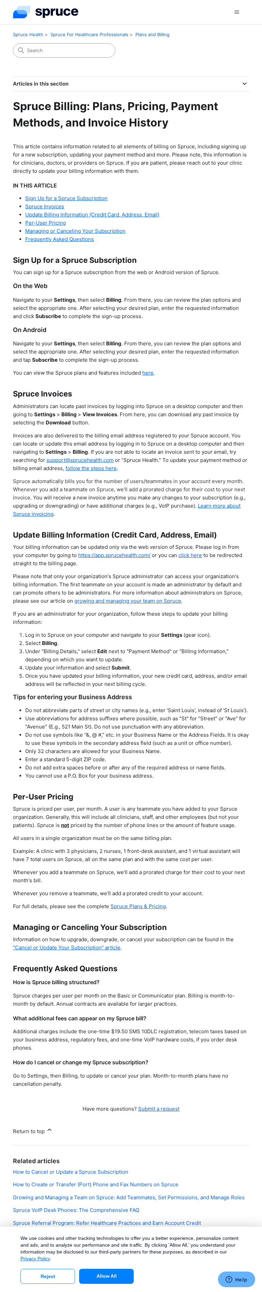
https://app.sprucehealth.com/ (114, 555)
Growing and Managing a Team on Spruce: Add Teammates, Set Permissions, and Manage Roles (129, 1197)
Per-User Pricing (45, 223)
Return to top (29, 1131)
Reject (48, 1276)
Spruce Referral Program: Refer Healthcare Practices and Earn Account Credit (107, 1223)
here (148, 373)
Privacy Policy (35, 1258)
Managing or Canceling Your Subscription (75, 231)
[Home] (45, 12)
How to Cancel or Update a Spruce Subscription (70, 1172)
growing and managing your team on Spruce (127, 601)
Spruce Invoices (44, 206)
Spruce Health (28, 34)
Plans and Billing (152, 34)
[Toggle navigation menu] (237, 12)
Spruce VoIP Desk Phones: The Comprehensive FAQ (76, 1210)
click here (190, 555)
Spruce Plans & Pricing (138, 906)
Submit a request (158, 1109)
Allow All (107, 1276)
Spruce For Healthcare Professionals (89, 34)
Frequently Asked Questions (59, 239)
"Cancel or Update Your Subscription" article (66, 947)
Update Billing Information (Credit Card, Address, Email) (92, 214)
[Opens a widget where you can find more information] (236, 1280)
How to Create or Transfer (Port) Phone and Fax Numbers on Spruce (95, 1184)
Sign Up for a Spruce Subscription (66, 198)
